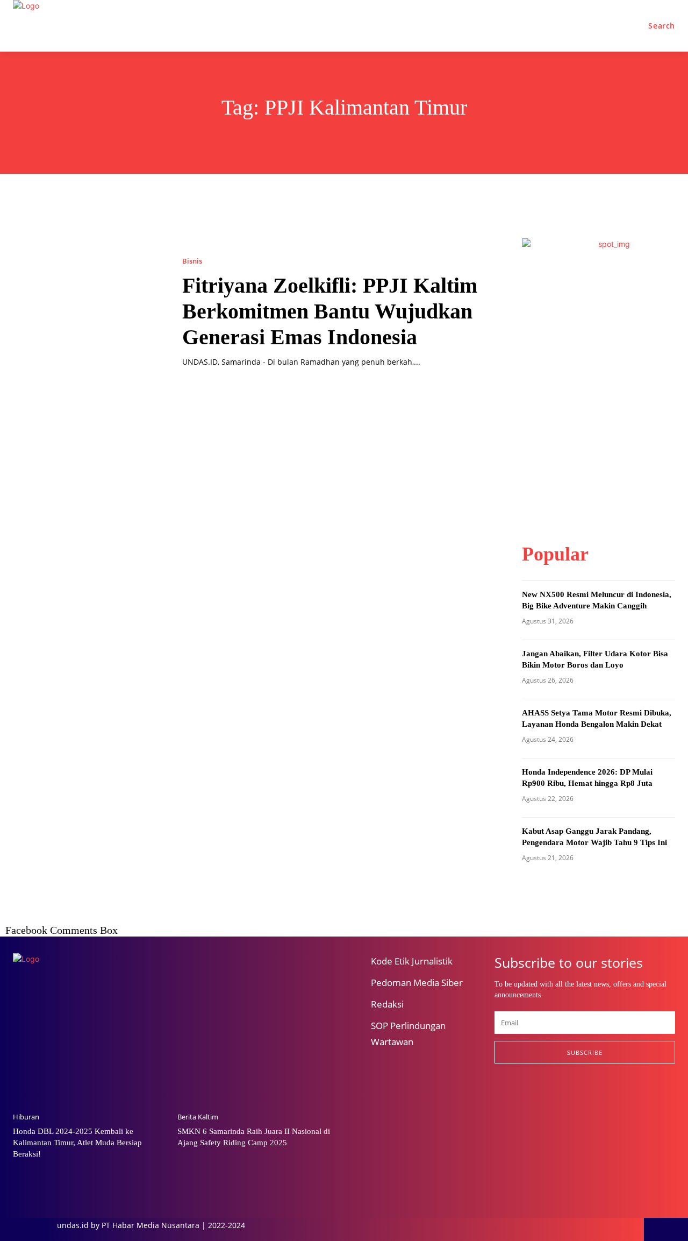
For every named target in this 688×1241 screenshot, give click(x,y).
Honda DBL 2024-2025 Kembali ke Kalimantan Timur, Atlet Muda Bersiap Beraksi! (77, 1142)
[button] (661, 26)
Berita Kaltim (197, 1117)
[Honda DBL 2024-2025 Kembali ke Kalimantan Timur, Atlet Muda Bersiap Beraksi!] (90, 1049)
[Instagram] (526, 1099)
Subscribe (585, 1052)
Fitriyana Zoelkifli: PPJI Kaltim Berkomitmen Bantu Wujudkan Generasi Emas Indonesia (329, 311)
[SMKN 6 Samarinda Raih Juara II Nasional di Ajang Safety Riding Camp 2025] (254, 1049)
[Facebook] (499, 1099)
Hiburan (26, 1117)
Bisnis (192, 261)
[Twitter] (554, 1099)
